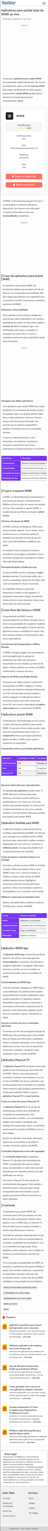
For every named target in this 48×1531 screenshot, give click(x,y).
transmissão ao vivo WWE (17, 1298)
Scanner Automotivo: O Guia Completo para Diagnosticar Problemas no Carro (23, 1410)
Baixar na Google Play (25, 176)
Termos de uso (9, 1516)
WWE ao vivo (10, 1304)
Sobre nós (7, 1511)
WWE (20, 115)
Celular (32, 1508)
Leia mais (27, 1337)
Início (31, 1498)
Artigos (32, 1503)
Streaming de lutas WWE (17, 1293)
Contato (6, 1498)
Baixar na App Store (25, 185)
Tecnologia (33, 1513)
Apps (6, 1309)
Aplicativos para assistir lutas (20, 1288)
